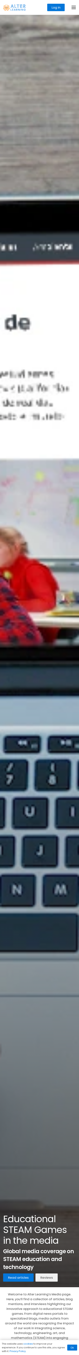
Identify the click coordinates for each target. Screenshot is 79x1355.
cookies (28, 1344)
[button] (73, 7)
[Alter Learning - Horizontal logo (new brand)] (14, 7)
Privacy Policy (18, 1351)
